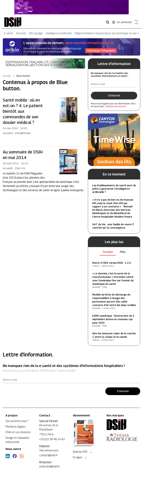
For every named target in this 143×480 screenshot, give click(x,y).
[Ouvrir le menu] (136, 23)
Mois (123, 252)
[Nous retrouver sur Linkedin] (8, 456)
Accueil (7, 75)
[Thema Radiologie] (122, 437)
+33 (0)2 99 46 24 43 (52, 439)
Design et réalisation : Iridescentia (18, 440)
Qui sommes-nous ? (17, 421)
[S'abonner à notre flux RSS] (22, 456)
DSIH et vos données (18, 432)
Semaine (108, 252)
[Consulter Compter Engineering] (71, 7)
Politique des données (115, 106)
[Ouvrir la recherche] (109, 22)
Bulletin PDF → (82, 451)
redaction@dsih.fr (49, 466)
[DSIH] (122, 424)
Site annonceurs (48, 450)
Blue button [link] (23, 75)
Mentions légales (15, 426)
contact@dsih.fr (48, 455)
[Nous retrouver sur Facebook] (15, 456)
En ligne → (80, 457)
